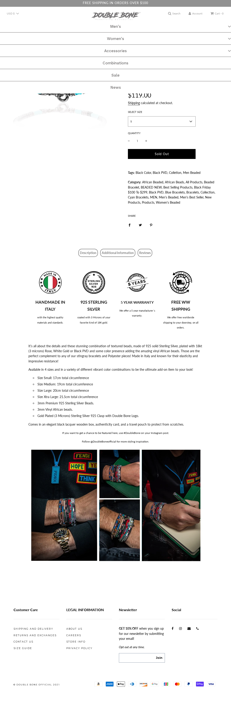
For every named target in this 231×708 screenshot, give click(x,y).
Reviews (145, 253)
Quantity (134, 133)
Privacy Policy (79, 648)
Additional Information (118, 253)
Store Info (75, 641)
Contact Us (23, 641)
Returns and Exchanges (35, 635)
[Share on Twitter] (140, 225)
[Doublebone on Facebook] (172, 628)
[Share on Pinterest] (151, 225)
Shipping (134, 103)
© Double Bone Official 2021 (37, 684)
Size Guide (23, 648)
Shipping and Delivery (33, 628)
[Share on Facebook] (129, 225)
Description (88, 253)
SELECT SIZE (135, 111)
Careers (73, 635)
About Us (74, 628)
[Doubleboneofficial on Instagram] (180, 628)
